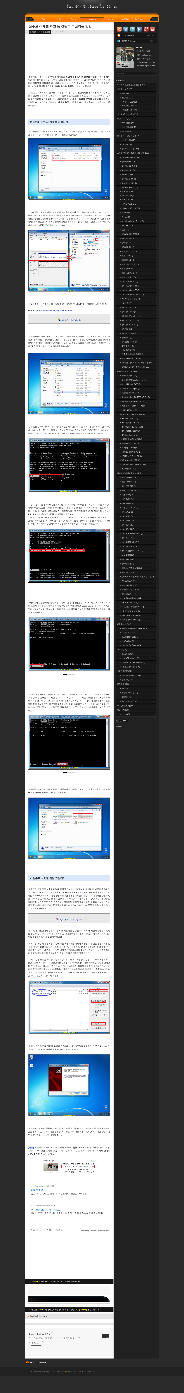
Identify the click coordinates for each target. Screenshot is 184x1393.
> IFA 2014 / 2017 (128, 102)
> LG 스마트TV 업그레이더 (132, 607)
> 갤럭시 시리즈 (128, 170)
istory (56, 1371)
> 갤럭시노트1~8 (128, 166)
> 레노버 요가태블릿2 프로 (132, 221)
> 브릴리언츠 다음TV (129, 572)
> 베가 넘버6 (126, 269)
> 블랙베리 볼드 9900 (129, 234)
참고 (81, 892)
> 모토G (124, 230)
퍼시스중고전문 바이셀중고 (46, 1209)
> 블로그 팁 (126, 680)
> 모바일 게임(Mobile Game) (133, 628)
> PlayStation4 (127, 641)
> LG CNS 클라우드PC (130, 452)
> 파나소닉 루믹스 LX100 (131, 568)
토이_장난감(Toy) (125, 706)
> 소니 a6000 (127, 521)
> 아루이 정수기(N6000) (130, 620)
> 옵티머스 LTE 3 (128, 312)
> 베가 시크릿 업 (128, 277)
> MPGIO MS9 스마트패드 (131, 354)
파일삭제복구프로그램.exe (70, 920)
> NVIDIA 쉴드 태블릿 (130, 299)
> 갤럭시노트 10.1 (128, 183)
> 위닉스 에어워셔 (128, 585)
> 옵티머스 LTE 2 (128, 307)
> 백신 (124, 688)
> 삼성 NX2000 (127, 559)
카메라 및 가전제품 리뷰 (129, 473)
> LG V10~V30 (127, 196)
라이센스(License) (144, 55)
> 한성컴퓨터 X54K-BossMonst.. (134, 401)
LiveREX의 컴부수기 (40, 1334)
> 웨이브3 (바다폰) (128, 342)
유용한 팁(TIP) (125, 671)
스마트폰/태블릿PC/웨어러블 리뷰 (133, 153)
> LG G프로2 (126, 200)
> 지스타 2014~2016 (129, 637)
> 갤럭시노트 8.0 (128, 179)
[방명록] (139, 19)
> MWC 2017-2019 (128, 106)
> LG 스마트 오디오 (129, 603)
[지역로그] (111, 19)
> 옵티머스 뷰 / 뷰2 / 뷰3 (131, 316)
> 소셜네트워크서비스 (130, 675)
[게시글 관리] (40, 1230)
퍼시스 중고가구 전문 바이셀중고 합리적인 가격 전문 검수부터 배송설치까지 (67, 1213)
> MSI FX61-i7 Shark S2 (131, 456)
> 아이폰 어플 (127, 140)
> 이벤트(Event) (128, 110)
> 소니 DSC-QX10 (128, 546)
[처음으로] (92, 8)
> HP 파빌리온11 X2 (129, 423)
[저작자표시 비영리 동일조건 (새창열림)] (59, 1230)
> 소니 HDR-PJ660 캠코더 (131, 534)
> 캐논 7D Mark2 (128, 482)
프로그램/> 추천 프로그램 (40, 32)
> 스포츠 (125, 714)
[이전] (32, 557)
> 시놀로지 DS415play (130, 389)
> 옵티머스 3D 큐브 (129, 325)
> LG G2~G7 (126, 192)
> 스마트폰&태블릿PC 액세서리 (134, 367)
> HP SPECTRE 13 (129, 419)
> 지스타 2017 (127, 633)
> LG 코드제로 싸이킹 (130, 611)
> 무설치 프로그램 (129, 693)
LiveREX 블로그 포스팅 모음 (131, 85)
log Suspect (88, 1371)
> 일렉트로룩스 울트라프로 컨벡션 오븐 (137, 577)
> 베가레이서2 (127, 260)
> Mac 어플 (126, 131)
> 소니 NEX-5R (127, 529)
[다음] (106, 557)
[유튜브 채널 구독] (125, 68)
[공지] (60, 19)
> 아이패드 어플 (128, 144)
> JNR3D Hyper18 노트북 (131, 439)
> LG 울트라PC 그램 (129, 443)
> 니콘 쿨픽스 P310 (129, 508)
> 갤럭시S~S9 (127, 162)
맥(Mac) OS (123, 118)
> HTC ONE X (127, 346)
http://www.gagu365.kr (40, 1186)
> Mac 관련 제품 (128, 127)
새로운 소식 (124, 89)
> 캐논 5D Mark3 (128, 477)
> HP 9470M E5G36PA (130, 431)
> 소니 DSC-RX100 (129, 538)
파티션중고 (37, 1190)
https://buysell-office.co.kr (42, 1205)
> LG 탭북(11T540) (128, 448)
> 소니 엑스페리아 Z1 (129, 286)
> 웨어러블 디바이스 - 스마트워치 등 (136, 363)
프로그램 (123, 684)
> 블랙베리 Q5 (127, 247)
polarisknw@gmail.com (146, 62)
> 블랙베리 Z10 (127, 243)
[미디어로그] (126, 19)
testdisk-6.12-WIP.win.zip (70, 320)
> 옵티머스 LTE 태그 (129, 320)
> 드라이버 (126, 697)
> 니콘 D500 (126, 495)
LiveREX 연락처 (143, 51)
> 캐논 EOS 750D (128, 490)
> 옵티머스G (126, 329)
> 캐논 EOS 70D (128, 486)
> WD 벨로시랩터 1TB (130, 460)
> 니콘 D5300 (127, 499)
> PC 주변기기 (128, 469)
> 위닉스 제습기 (127, 581)
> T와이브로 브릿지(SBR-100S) (133, 465)
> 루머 (124, 93)
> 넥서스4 (125, 213)
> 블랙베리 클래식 (128, 238)
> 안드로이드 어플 (129, 149)
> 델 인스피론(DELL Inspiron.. (133, 380)
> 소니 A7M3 (126, 512)
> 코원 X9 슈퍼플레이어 (130, 598)
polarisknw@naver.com (146, 66)
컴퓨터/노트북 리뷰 (127, 371)
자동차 (122, 650)
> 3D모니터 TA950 (128, 410)
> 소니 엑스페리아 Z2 (129, 290)
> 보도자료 (126, 98)
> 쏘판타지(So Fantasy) (130, 645)
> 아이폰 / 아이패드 (130, 157)
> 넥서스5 (125, 217)
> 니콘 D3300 (126, 503)
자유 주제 (123, 710)
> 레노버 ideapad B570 (130, 358)
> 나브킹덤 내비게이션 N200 (132, 662)
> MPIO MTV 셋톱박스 (130, 615)
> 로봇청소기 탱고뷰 (129, 590)
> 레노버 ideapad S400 (130, 384)
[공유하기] (37, 1230)
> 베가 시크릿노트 (128, 273)
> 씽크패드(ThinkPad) (130, 393)
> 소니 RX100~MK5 (129, 542)
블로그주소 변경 (143, 59)
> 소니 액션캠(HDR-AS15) (131, 551)
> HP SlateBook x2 (129, 435)
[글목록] (92, 19)
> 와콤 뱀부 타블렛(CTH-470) (132, 406)
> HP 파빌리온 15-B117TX (131, 427)
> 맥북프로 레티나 (128, 376)
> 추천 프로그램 (128, 701)
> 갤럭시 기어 (126, 175)
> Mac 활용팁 (127, 123)
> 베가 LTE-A (126, 256)
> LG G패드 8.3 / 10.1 (130, 208)
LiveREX (28, 1371)
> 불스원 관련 (127, 654)
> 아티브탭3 (126, 303)
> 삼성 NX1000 (127, 555)
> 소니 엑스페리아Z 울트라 (132, 294)
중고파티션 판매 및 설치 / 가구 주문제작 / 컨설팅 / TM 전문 (59, 1193)
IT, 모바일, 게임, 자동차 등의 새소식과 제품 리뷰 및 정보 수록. (55, 1338)
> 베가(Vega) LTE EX (129, 264)
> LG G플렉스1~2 (128, 204)
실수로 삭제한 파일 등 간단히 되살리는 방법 (60, 26)
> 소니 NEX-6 (126, 525)
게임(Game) (124, 624)
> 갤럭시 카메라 (127, 564)
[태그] (74, 19)
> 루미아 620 (126, 225)
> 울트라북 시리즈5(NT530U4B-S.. (135, 397)
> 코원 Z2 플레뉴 (128, 594)
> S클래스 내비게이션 (130, 667)
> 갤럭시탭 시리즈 (129, 187)
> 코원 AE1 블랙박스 (129, 658)
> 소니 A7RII (126, 516)
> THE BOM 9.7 (127, 350)
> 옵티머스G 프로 (128, 333)
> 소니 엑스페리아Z (129, 282)
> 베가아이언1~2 (128, 251)
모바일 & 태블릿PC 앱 (128, 136)
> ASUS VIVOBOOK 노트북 (132, 414)
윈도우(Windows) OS (127, 114)
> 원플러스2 (126, 338)
